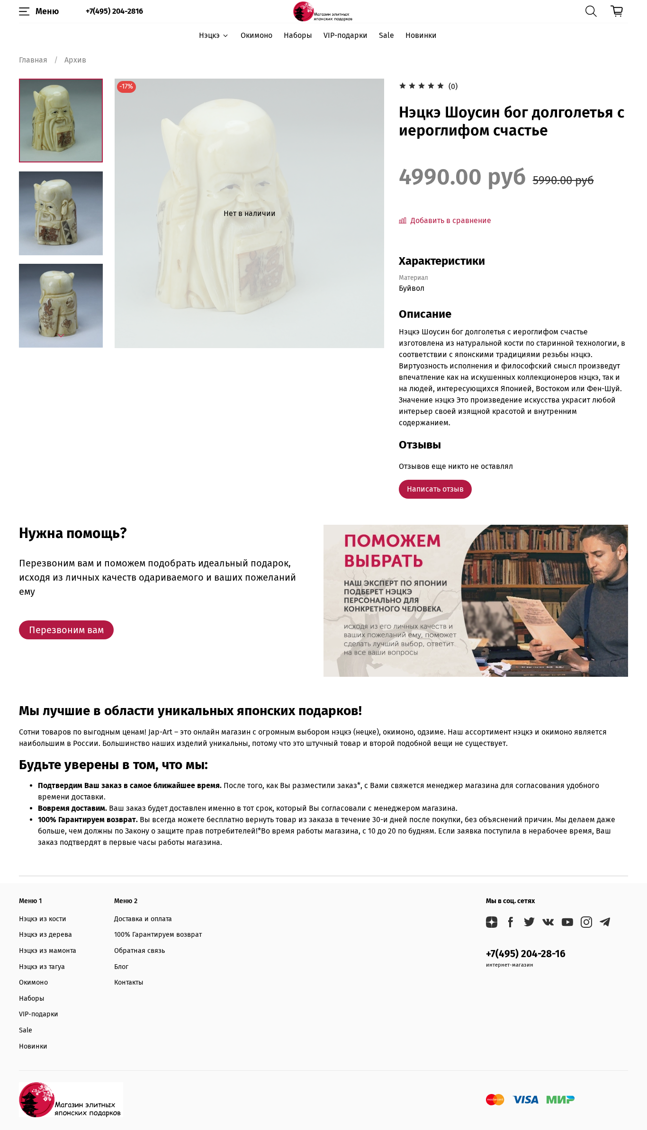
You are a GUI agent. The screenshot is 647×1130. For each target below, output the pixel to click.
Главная (33, 59)
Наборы (298, 35)
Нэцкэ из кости (42, 919)
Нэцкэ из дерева (45, 935)
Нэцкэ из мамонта (47, 951)
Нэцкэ (209, 35)
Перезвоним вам (66, 630)
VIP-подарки (346, 35)
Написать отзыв (435, 488)
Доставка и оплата (143, 919)
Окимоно (256, 35)
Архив (75, 59)
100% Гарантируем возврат (158, 935)
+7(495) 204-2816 (114, 11)
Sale (386, 35)
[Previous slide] (133, 213)
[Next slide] (61, 335)
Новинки (421, 35)
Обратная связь (139, 951)
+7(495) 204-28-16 (526, 954)
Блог (121, 967)
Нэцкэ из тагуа (42, 967)
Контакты (129, 982)
